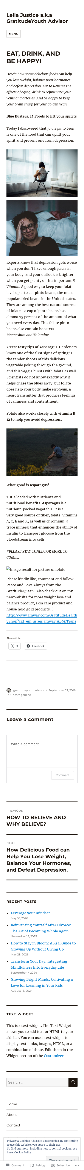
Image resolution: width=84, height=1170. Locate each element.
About (11, 1115)
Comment (62, 775)
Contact (13, 1125)
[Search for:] (37, 1082)
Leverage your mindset (30, 913)
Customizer (54, 1056)
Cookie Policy (22, 1152)
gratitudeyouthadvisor (29, 690)
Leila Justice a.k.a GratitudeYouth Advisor (37, 18)
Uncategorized (20, 694)
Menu (13, 34)
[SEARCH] (73, 1082)
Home (11, 1104)
